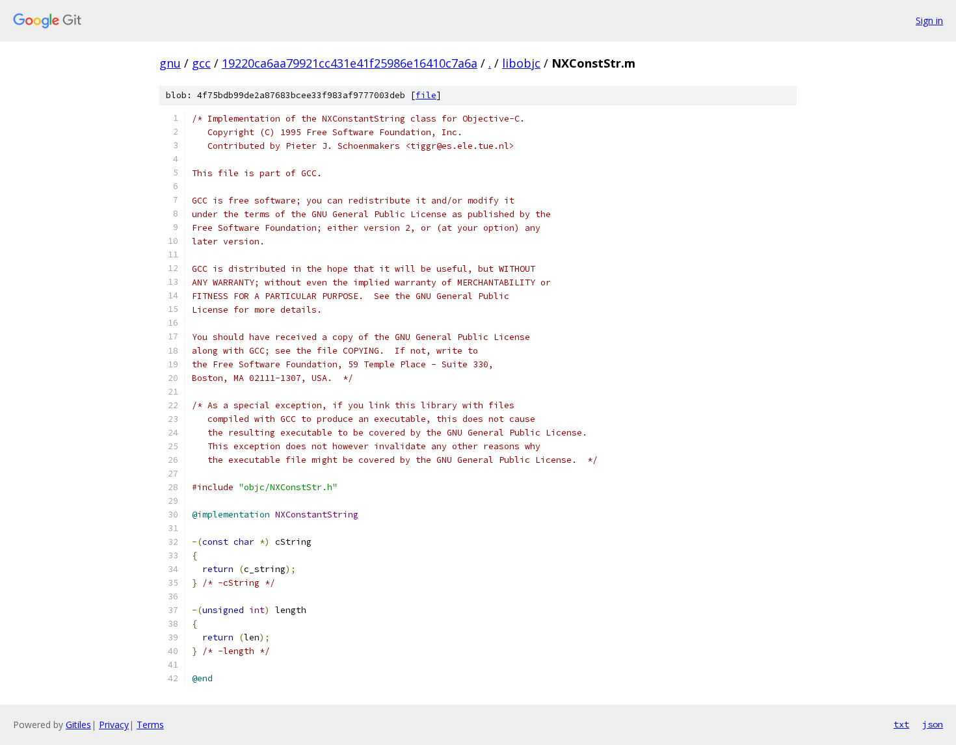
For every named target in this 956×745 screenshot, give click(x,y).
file (426, 95)
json (932, 724)
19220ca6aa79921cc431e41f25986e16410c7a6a (349, 63)
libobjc (521, 63)
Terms (150, 724)
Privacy (114, 724)
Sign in (929, 20)
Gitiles (78, 724)
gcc (201, 63)
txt (901, 724)
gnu (170, 63)
